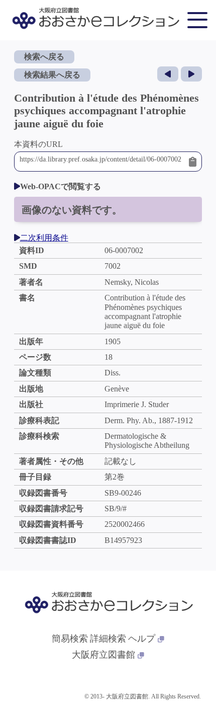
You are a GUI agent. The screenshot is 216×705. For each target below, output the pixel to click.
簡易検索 (70, 639)
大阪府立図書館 (103, 655)
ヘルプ (141, 639)
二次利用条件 (44, 237)
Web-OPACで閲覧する (60, 186)
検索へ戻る (44, 56)
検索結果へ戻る (52, 74)
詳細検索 (108, 639)
